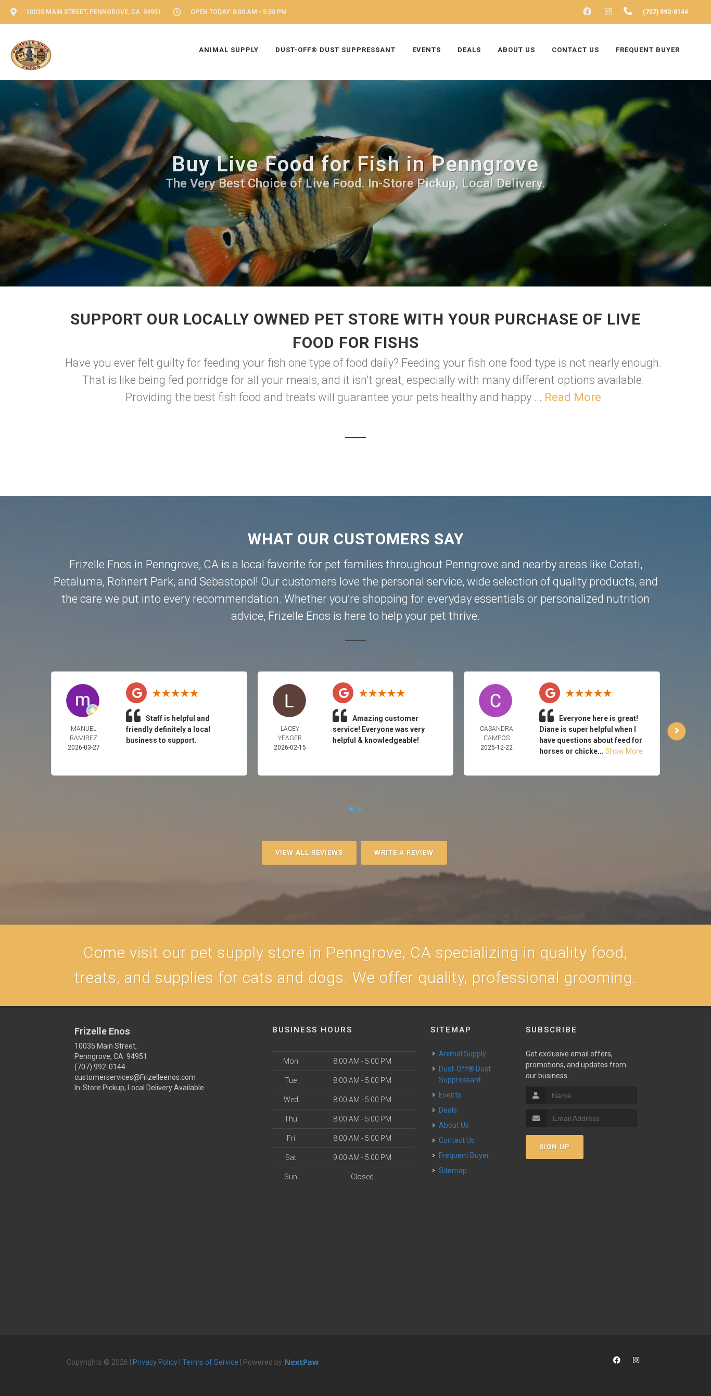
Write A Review (404, 852)
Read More (572, 397)
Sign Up (554, 1147)
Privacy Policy (155, 1362)
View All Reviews (309, 852)
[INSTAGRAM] (608, 12)
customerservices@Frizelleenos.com (135, 1077)
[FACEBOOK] (587, 12)
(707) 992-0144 (99, 1067)
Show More (624, 751)
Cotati (624, 564)
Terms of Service (210, 1362)
